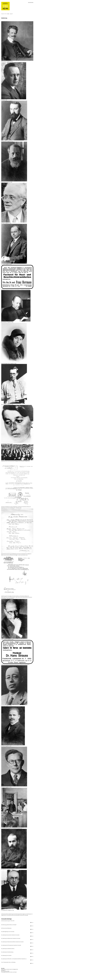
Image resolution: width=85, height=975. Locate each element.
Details (32, 922)
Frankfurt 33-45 (4, 13)
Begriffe (11, 13)
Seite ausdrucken (30, 2)
